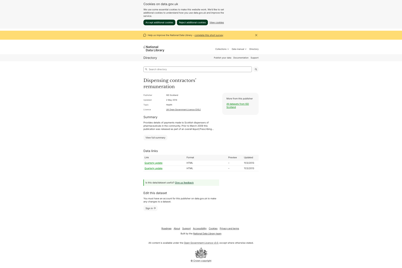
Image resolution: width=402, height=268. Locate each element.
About (177, 228)
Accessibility (200, 228)
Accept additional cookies (159, 22)
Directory (254, 49)
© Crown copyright (201, 260)
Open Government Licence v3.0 (201, 242)
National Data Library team (207, 233)
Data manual (238, 49)
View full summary (155, 137)
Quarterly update (153, 163)
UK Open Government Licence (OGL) (183, 109)
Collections (221, 49)
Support (255, 57)
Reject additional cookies (192, 22)
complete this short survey (209, 35)
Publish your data (222, 57)
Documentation (241, 57)
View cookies (216, 22)
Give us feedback (184, 182)
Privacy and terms (229, 228)
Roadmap (166, 228)
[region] (201, 163)
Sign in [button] (149, 208)
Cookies (213, 228)
